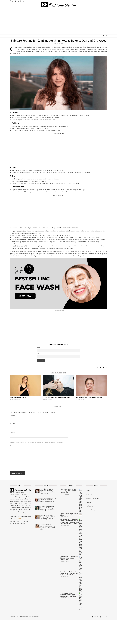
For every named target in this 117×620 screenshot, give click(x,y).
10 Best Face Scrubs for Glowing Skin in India (56, 397)
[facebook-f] (10, 1)
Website (12, 432)
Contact (88, 502)
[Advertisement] (58, 22)
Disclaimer (89, 506)
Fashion (61, 36)
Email (39, 353)
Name (39, 347)
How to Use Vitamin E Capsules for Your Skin (89, 397)
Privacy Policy (90, 510)
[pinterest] (18, 1)
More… (20, 518)
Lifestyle (74, 36)
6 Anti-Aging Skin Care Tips (18, 397)
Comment (13, 446)
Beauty (50, 36)
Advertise (89, 494)
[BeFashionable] (58, 5)
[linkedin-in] (21, 1)
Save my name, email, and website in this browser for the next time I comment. (37, 443)
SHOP (40, 36)
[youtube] (23, 1)
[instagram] (15, 1)
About (88, 490)
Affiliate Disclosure (92, 498)
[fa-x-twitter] (13, 1)
